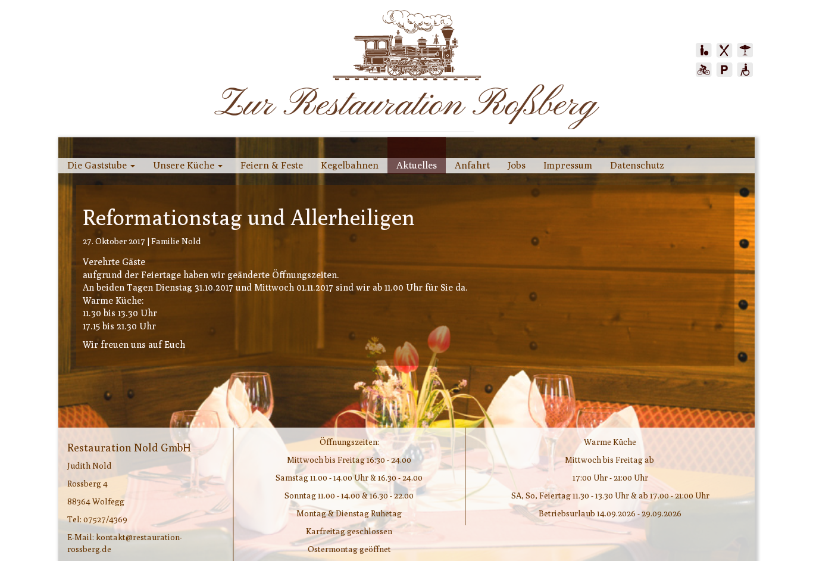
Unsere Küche (185, 165)
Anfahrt (472, 165)
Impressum (567, 165)
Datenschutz (637, 165)
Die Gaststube (98, 165)
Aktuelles (416, 165)
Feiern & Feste (271, 165)
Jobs (517, 165)
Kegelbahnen (350, 165)
